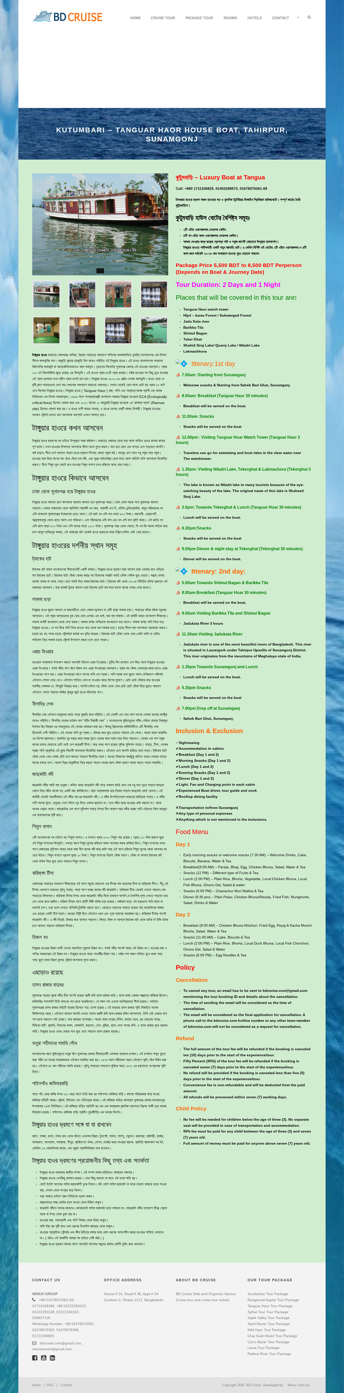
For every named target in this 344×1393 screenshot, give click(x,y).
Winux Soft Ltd (298, 1385)
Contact (280, 18)
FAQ (50, 1385)
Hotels (255, 18)
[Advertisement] (172, 70)
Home (135, 18)
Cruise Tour (163, 18)
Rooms (230, 18)
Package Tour (199, 18)
